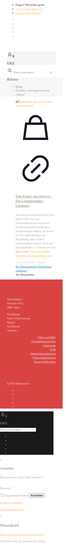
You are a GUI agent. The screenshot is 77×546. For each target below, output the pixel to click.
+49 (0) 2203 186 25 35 (29, 8)
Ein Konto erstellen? (12, 509)
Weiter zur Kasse (9, 534)
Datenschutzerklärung (43, 353)
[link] (51, 72)
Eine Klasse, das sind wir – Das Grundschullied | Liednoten (34, 201)
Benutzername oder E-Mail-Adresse (21, 477)
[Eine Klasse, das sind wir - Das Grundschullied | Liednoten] (36, 103)
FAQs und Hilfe (47, 337)
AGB (53, 349)
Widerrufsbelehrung (44, 357)
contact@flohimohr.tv (28, 13)
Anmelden (37, 495)
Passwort (6, 488)
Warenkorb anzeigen (31, 534)
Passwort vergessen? (11, 502)
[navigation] (38, 525)
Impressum (49, 345)
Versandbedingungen (43, 341)
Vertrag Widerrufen (45, 361)
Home (19, 86)
